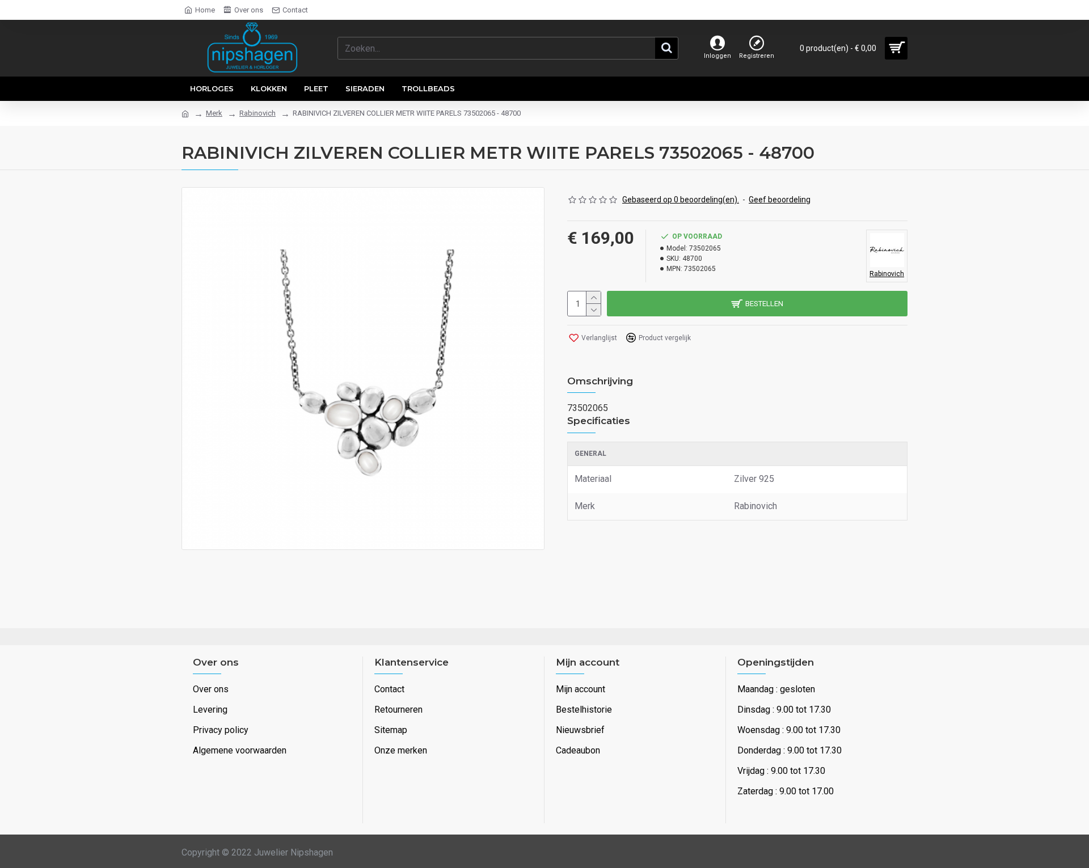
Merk (214, 113)
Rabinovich (257, 113)
